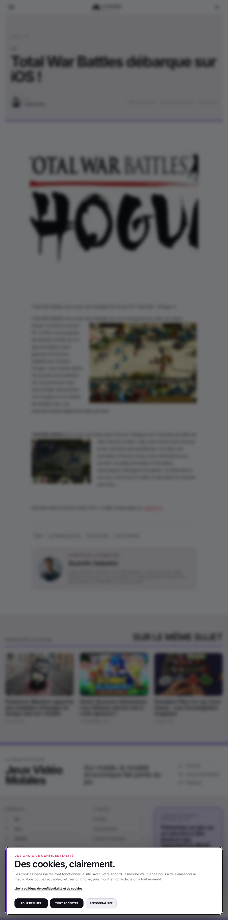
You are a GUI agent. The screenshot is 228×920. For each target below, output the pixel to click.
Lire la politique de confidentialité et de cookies (48, 888)
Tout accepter (66, 903)
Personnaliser (101, 903)
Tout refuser (31, 903)
